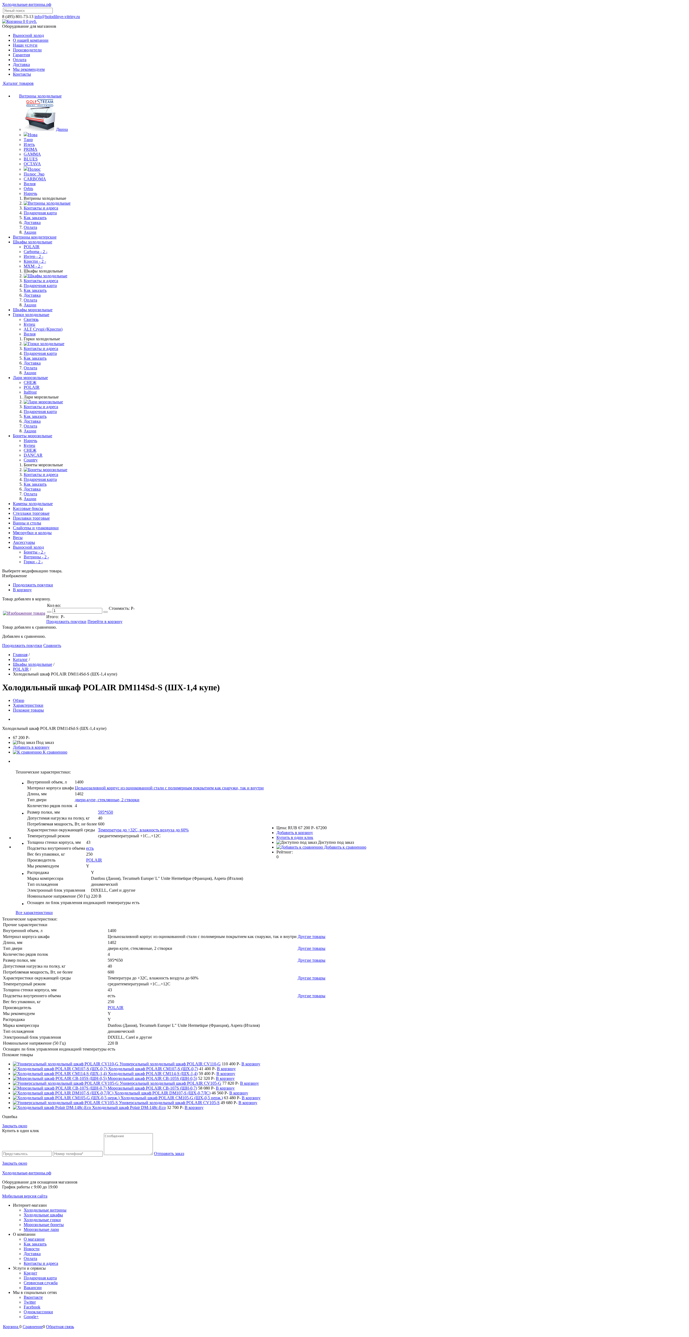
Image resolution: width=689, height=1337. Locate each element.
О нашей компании (30, 40)
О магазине (34, 1239)
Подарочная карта (40, 213)
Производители (27, 50)
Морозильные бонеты (44, 1224)
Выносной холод (28, 35)
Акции (30, 232)
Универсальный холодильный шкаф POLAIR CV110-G (170, 1064)
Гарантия (21, 54)
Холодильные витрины (45, 1210)
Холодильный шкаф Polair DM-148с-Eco (129, 1107)
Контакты (22, 74)
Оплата (19, 59)
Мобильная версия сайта (24, 1196)
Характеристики (28, 705)
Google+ (31, 1316)
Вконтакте (33, 1297)
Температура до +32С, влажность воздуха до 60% (143, 830)
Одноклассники (38, 1312)
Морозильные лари (41, 1229)
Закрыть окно (14, 1126)
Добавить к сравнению (344, 847)
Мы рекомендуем (29, 69)
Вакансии (33, 1287)
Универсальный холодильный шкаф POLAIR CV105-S (169, 1102)
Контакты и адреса (41, 208)
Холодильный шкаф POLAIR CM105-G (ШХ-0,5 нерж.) (172, 1098)
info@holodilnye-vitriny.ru (57, 16)
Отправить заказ (169, 1153)
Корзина (11, 1326)
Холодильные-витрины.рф (26, 4)
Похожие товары (28, 710)
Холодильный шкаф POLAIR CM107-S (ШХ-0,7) (153, 1068)
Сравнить (52, 645)
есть (90, 848)
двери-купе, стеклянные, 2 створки (107, 799)
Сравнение (33, 1326)
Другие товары (311, 936)
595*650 (105, 812)
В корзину (22, 589)
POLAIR (94, 860)
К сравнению (54, 752)
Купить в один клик (294, 837)
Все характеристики (34, 912)
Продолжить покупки (33, 585)
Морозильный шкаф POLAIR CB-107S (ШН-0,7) (152, 1088)
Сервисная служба (41, 1282)
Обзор (18, 700)
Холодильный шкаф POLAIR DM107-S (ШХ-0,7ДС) (162, 1093)
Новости (32, 1249)
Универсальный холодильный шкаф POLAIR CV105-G (170, 1083)
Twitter (30, 1302)
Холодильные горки (42, 1219)
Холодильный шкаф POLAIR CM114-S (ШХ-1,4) (153, 1073)
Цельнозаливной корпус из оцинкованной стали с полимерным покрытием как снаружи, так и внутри (169, 788)
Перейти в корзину (104, 621)
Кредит (30, 1273)
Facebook (32, 1307)
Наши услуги (25, 45)
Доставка (21, 64)
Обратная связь (60, 1326)
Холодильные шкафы (43, 1215)
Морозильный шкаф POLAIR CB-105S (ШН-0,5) (152, 1078)
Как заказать (35, 217)
